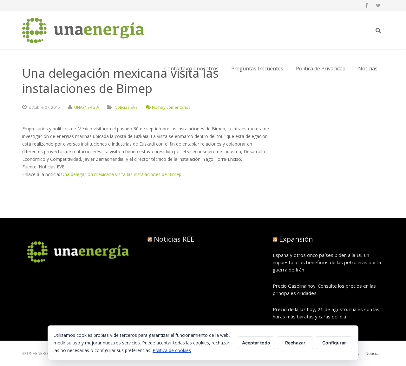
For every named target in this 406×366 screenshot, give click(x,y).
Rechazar (295, 342)
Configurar (334, 342)
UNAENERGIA (86, 107)
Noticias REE (174, 239)
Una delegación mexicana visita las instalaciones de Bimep (121, 174)
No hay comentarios (171, 107)
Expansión (296, 239)
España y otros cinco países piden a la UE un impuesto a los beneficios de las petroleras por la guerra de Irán (327, 262)
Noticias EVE (126, 107)
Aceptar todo (256, 342)
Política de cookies (172, 350)
